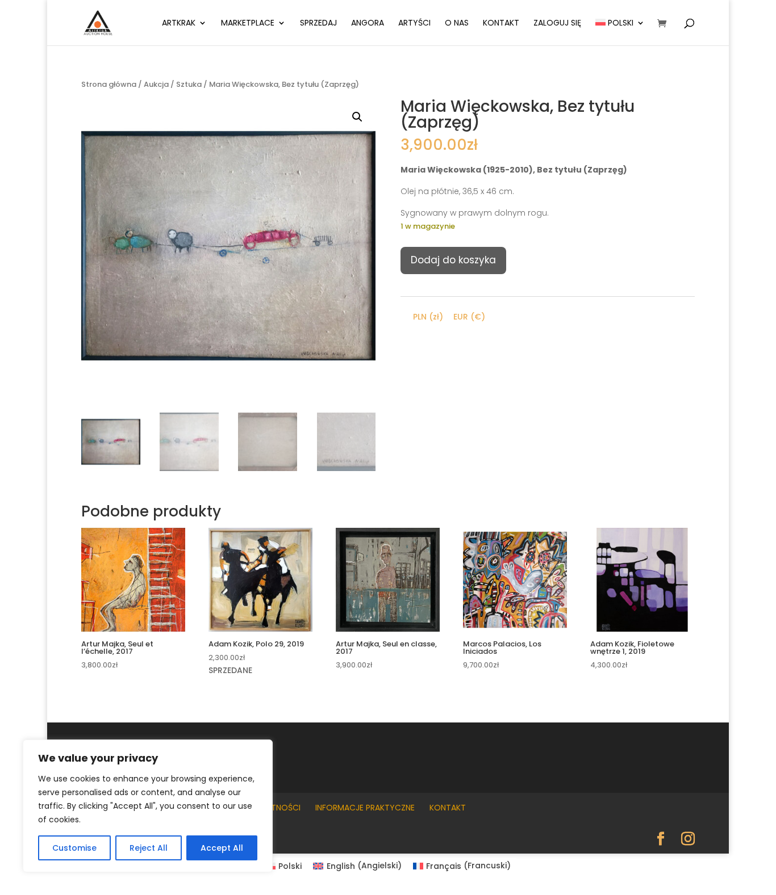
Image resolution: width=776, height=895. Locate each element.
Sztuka (189, 84)
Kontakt (501, 23)
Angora (367, 23)
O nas (457, 23)
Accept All (222, 848)
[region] (148, 805)
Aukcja (156, 84)
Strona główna (108, 84)
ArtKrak (178, 23)
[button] (357, 117)
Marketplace (247, 23)
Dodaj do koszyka (453, 260)
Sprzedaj (318, 23)
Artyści (414, 23)
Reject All (149, 848)
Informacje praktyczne (365, 807)
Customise (74, 848)
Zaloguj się (557, 23)
